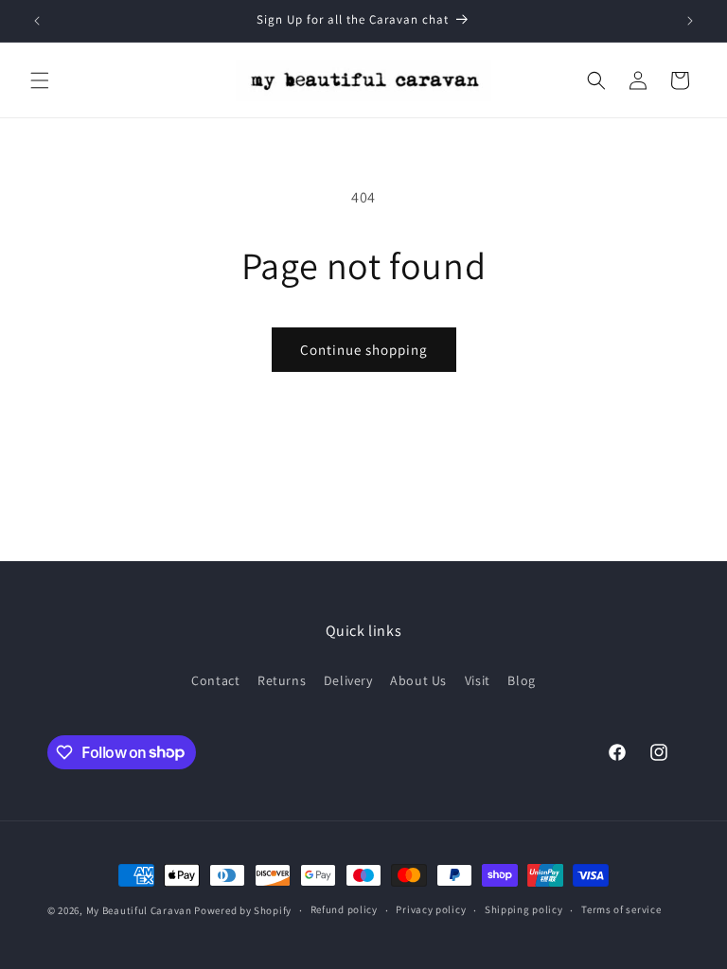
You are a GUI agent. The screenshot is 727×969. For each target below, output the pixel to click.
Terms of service (621, 909)
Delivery (348, 680)
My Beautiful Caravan (139, 910)
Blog (521, 680)
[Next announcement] (690, 21)
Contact (215, 680)
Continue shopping (364, 350)
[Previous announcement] (37, 21)
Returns (281, 680)
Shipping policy (524, 909)
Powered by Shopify (243, 910)
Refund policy (344, 909)
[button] (40, 80)
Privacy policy (431, 909)
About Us (418, 680)
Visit (477, 680)
